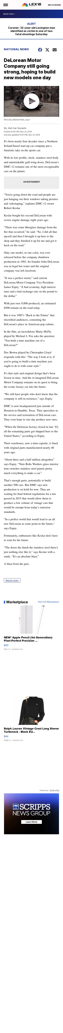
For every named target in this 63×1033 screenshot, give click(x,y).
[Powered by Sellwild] (54, 790)
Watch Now (53, 5)
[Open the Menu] (5, 5)
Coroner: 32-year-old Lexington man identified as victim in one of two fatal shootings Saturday (31, 31)
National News (16, 49)
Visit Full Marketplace (48, 602)
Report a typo (12, 580)
